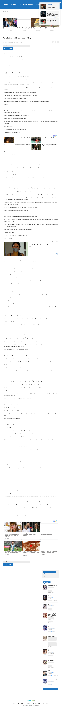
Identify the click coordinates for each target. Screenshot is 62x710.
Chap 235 (50, 684)
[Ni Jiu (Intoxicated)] (45, 638)
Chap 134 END (50, 672)
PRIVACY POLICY (21, 703)
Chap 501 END (50, 587)
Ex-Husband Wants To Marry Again (52, 586)
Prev (6, 48)
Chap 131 (49, 608)
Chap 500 (50, 590)
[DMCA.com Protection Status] (31, 700)
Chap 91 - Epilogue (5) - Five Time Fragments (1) (52, 644)
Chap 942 (50, 655)
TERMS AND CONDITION (28, 4)
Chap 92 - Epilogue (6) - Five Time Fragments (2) (51, 638)
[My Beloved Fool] (45, 672)
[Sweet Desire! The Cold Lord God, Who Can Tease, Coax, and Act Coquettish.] (45, 615)
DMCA (47, 703)
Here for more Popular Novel (50, 688)
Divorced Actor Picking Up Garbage (52, 679)
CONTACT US (38, 4)
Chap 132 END (50, 605)
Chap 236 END (50, 681)
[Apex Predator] (45, 606)
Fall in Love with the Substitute (51, 661)
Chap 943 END (50, 652)
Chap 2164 (50, 621)
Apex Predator (51, 604)
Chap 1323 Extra (51, 628)
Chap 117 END (50, 597)
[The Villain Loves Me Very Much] (45, 628)
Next (10, 48)
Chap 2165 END (51, 617)
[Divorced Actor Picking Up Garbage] (45, 681)
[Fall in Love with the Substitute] (45, 662)
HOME (19, 4)
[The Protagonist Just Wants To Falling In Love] (45, 652)
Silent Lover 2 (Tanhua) (52, 595)
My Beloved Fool (51, 670)
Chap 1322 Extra (51, 631)
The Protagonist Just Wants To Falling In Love (52, 650)
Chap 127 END (50, 662)
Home (4, 42)
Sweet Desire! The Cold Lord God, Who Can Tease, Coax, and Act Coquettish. (52, 615)
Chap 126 (50, 665)
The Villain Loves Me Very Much (12, 42)
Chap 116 (49, 600)
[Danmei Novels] (10, 4)
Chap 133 (50, 675)
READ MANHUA (6, 11)
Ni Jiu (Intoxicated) (51, 636)
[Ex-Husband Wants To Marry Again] (45, 587)
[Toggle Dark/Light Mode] (58, 42)
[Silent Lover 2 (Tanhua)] (45, 598)
